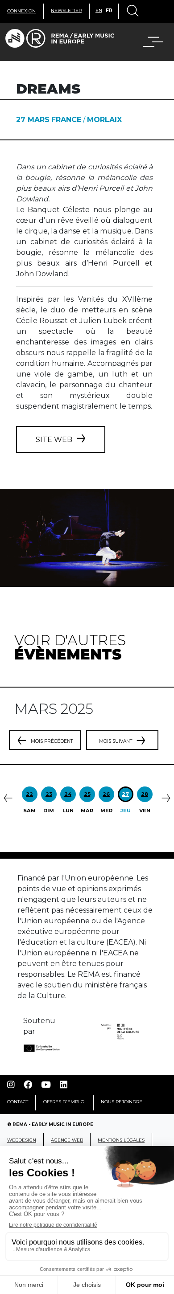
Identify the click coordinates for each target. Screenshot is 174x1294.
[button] (147, 41)
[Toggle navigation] (132, 11)
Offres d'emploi (64, 1102)
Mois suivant (115, 741)
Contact (17, 1102)
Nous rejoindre (121, 1102)
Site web (54, 439)
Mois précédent (52, 741)
